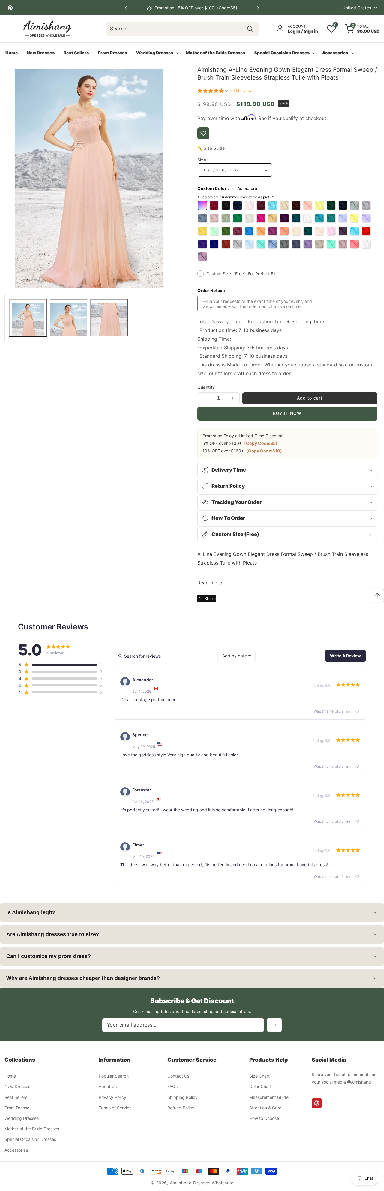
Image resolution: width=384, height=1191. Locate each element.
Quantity (206, 387)
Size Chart (259, 1076)
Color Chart (260, 1086)
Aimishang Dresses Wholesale (201, 1182)
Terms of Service (115, 1107)
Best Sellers (15, 1097)
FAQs (172, 1086)
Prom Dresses (18, 1107)
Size (201, 159)
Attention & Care (265, 1107)
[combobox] (182, 29)
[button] (258, 8)
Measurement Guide (269, 1097)
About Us (108, 1086)
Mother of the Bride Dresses (31, 1129)
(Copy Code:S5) (261, 443)
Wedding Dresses (21, 1118)
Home (10, 1076)
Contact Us (178, 1076)
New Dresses (17, 1086)
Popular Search (114, 1076)
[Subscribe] (274, 1025)
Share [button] (210, 598)
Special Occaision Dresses (30, 1139)
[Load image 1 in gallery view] (28, 317)
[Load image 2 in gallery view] (68, 317)
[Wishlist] (203, 133)
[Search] (250, 29)
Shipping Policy (182, 1097)
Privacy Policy (112, 1097)
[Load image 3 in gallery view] (109, 317)
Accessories (16, 1150)
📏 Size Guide (211, 148)
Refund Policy (180, 1107)
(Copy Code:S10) (264, 450)
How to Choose (264, 1118)
